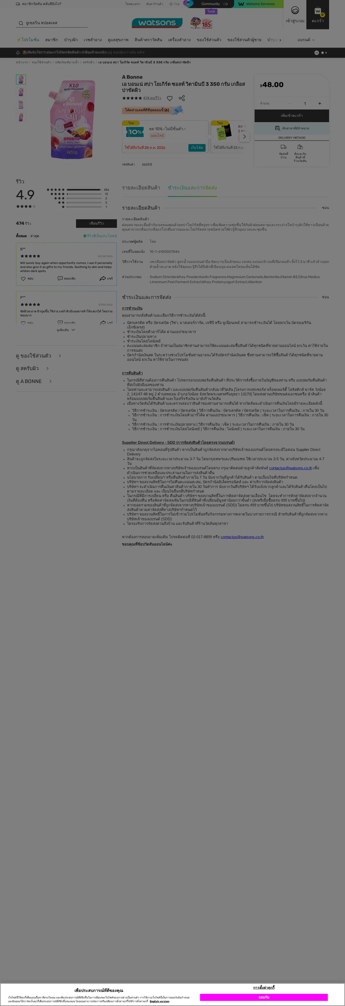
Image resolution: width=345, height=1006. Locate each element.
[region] (172, 994)
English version (159, 1001)
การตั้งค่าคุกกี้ (263, 987)
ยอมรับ (264, 997)
